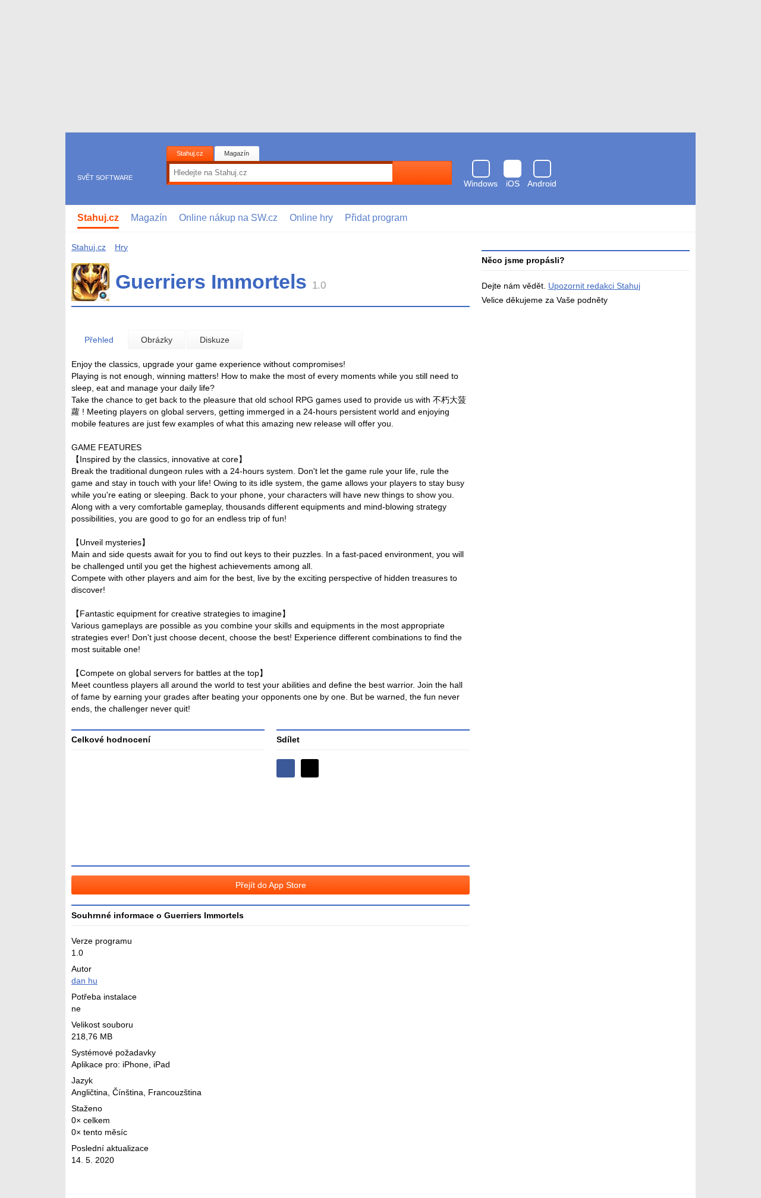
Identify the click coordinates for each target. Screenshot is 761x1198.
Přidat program (376, 218)
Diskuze (214, 339)
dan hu (84, 980)
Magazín (236, 153)
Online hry (311, 218)
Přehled (99, 339)
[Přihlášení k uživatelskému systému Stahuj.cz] (678, 219)
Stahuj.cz (190, 153)
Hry (121, 247)
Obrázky (156, 339)
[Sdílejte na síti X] (310, 768)
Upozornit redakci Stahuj (594, 285)
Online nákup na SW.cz (228, 218)
